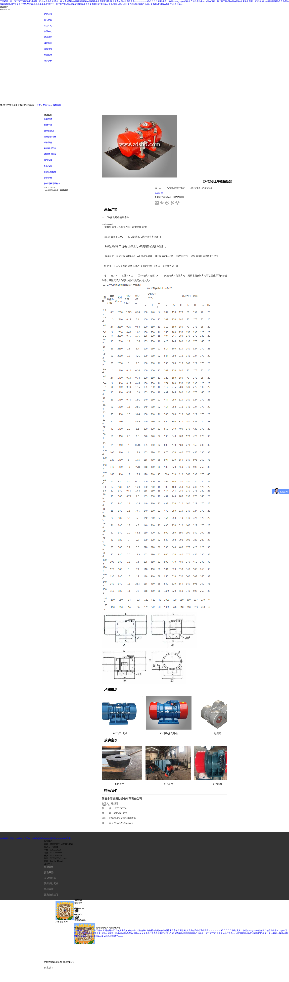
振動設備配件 (50, 172)
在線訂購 (159, 193)
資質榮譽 (52, 838)
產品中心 (48, 25)
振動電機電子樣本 (52, 183)
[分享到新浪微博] (167, 203)
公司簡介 (48, 20)
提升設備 (48, 160)
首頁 (39, 105)
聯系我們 (68, 838)
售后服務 (60, 838)
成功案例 (44, 838)
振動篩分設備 (50, 148)
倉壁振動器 (49, 131)
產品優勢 (36, 838)
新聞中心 (48, 31)
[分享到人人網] (177, 203)
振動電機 (57, 105)
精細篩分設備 (50, 154)
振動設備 (48, 177)
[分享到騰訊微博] (172, 203)
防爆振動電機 (50, 137)
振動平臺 (48, 125)
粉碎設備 (48, 166)
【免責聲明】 (51, 979)
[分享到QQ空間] (162, 203)
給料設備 (48, 142)
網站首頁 (48, 14)
